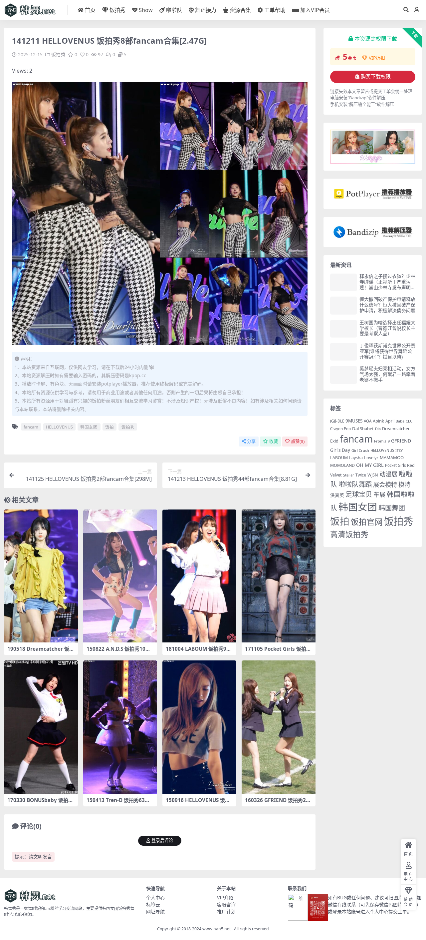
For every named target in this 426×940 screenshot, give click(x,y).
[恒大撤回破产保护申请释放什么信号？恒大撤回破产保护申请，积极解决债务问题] (343, 305)
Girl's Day (340, 450)
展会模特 (385, 484)
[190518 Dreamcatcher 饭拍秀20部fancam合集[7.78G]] (41, 576)
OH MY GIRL (370, 465)
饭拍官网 (367, 521)
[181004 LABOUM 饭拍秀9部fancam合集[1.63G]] (199, 576)
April (389, 421)
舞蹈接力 (205, 10)
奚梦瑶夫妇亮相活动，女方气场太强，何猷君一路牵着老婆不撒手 (387, 374)
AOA (367, 421)
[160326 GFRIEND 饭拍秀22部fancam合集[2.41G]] (279, 727)
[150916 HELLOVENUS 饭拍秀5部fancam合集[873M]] (199, 727)
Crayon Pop (340, 428)
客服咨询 (226, 904)
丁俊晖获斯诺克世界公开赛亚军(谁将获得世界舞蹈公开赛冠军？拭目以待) (387, 351)
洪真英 (337, 495)
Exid (334, 441)
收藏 (273, 441)
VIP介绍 (225, 897)
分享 (251, 441)
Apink (378, 421)
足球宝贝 (358, 494)
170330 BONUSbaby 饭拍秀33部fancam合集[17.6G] (40, 803)
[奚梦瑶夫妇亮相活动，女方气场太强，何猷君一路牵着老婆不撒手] (343, 375)
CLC (409, 421)
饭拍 (109, 427)
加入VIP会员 (315, 10)
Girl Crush (360, 450)
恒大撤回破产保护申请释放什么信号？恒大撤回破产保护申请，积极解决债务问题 (387, 305)
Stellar (348, 474)
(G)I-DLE (337, 421)
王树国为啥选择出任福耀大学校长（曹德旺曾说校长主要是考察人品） (387, 328)
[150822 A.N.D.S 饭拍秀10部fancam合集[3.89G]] (120, 576)
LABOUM (339, 458)
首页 (90, 10)
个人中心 (155, 897)
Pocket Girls (395, 465)
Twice (360, 475)
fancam (31, 427)
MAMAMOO (392, 458)
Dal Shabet (363, 429)
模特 (404, 484)
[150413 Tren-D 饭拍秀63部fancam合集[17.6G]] (120, 727)
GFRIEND (401, 441)
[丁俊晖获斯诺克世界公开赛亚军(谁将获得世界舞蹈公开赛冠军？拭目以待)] (343, 352)
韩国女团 (89, 427)
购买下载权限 (376, 76)
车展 (379, 494)
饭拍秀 (117, 10)
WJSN (372, 475)
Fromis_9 (382, 441)
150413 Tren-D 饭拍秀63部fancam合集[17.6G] (119, 803)
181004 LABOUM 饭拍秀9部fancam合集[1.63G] (198, 651)
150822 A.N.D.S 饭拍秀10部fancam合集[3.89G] (119, 651)
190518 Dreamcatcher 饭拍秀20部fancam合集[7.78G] (40, 651)
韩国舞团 (391, 507)
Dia (378, 428)
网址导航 (155, 911)
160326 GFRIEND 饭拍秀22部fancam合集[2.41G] (277, 803)
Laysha (356, 458)
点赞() (298, 441)
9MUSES (353, 421)
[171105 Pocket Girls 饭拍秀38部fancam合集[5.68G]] (279, 576)
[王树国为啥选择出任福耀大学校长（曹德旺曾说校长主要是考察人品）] (343, 329)
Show (146, 10)
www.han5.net (216, 929)
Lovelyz (371, 458)
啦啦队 (174, 10)
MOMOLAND (342, 465)
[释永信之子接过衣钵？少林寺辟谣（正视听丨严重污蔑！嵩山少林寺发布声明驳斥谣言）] (343, 282)
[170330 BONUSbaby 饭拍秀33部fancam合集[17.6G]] (41, 727)
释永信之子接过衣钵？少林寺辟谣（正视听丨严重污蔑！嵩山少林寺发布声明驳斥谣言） (387, 284)
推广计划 (226, 911)
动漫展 (388, 474)
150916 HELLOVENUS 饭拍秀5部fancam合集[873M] (198, 803)
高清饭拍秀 (349, 534)
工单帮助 (275, 10)
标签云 (153, 904)
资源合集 (240, 10)
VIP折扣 (377, 58)
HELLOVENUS (59, 427)
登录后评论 (162, 840)
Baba (400, 421)
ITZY (399, 450)
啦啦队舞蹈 (355, 484)
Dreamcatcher (396, 429)
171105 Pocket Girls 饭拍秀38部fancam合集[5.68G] (278, 651)
